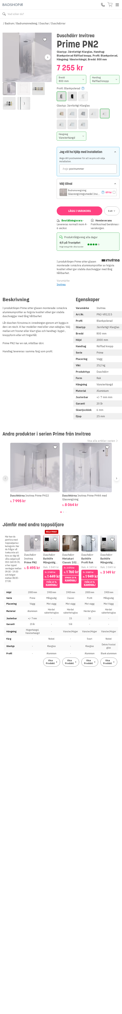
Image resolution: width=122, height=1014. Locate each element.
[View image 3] (38, 88)
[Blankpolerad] (61, 96)
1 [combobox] (110, 210)
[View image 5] (23, 103)
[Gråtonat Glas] (83, 113)
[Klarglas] (61, 124)
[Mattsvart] (72, 96)
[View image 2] (23, 88)
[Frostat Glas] (72, 113)
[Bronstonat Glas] (61, 113)
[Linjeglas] (72, 124)
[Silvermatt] (83, 96)
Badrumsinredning (26, 23)
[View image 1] (9, 88)
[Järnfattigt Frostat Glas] (94, 113)
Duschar (44, 23)
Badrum (9, 23)
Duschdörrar (58, 23)
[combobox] (71, 79)
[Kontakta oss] (103, 5)
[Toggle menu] (117, 5)
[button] (88, 192)
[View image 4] (9, 103)
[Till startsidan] (13, 5)
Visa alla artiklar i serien (101, 440)
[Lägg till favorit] (44, 39)
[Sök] (4, 14)
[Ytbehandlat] (83, 124)
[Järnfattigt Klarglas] (104, 113)
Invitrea (61, 284)
